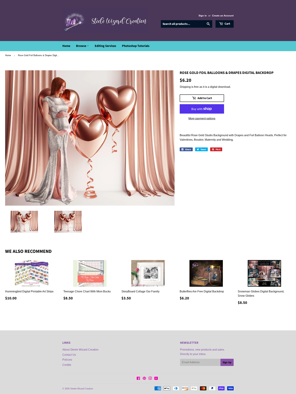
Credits (66, 364)
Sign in (203, 15)
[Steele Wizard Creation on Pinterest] (144, 378)
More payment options (201, 118)
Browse (81, 46)
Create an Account (223, 15)
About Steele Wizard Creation (80, 349)
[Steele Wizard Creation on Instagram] (150, 378)
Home (66, 46)
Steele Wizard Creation (81, 388)
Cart (227, 24)
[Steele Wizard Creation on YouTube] (156, 378)
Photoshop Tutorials (135, 46)
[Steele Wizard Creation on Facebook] (138, 378)
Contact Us (69, 354)
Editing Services (105, 46)
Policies (67, 359)
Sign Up (227, 362)
